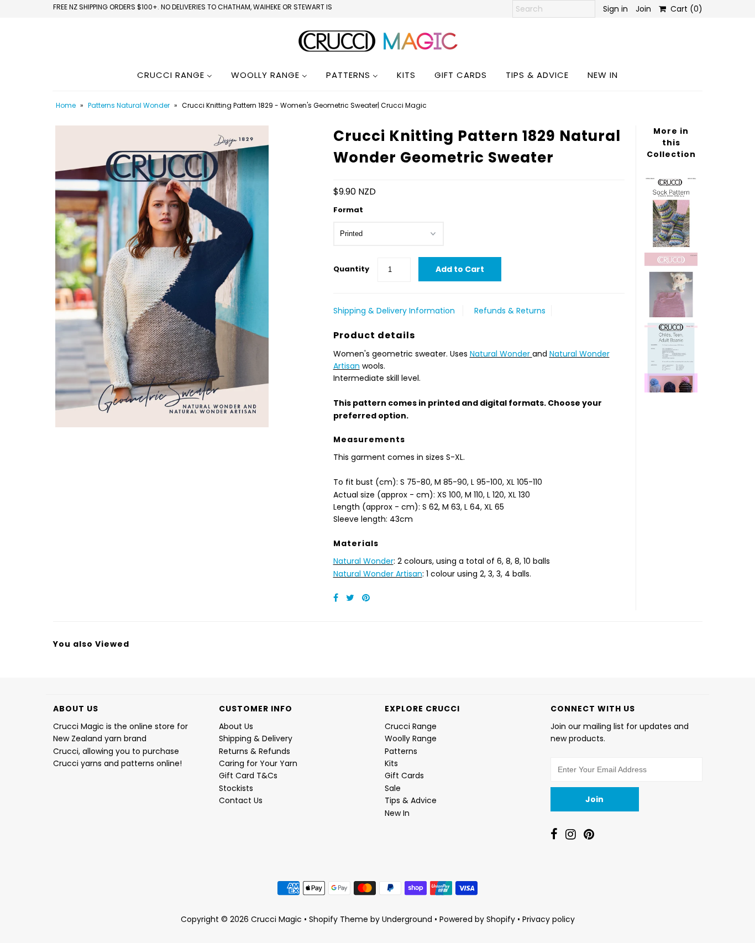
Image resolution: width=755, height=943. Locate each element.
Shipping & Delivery (255, 738)
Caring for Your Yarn (258, 763)
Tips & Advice (411, 800)
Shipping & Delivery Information (394, 310)
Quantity (351, 269)
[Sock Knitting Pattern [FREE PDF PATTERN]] (671, 209)
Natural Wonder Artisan (377, 573)
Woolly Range (411, 738)
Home (66, 105)
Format (348, 210)
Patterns (401, 751)
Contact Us (241, 800)
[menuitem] (175, 75)
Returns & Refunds (254, 751)
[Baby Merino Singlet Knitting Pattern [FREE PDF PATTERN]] (671, 282)
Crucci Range (411, 726)
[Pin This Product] (366, 597)
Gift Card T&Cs (248, 775)
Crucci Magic (276, 919)
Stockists (236, 788)
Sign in (615, 8)
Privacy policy (548, 919)
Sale (393, 788)
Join (643, 8)
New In (397, 813)
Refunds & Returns (510, 310)
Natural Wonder (501, 353)
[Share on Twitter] (351, 597)
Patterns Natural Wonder (129, 105)
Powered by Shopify (477, 919)
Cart (684, 8)
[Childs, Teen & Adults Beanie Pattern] (671, 354)
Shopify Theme (338, 919)
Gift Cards (404, 775)
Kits (391, 763)
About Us (236, 726)
